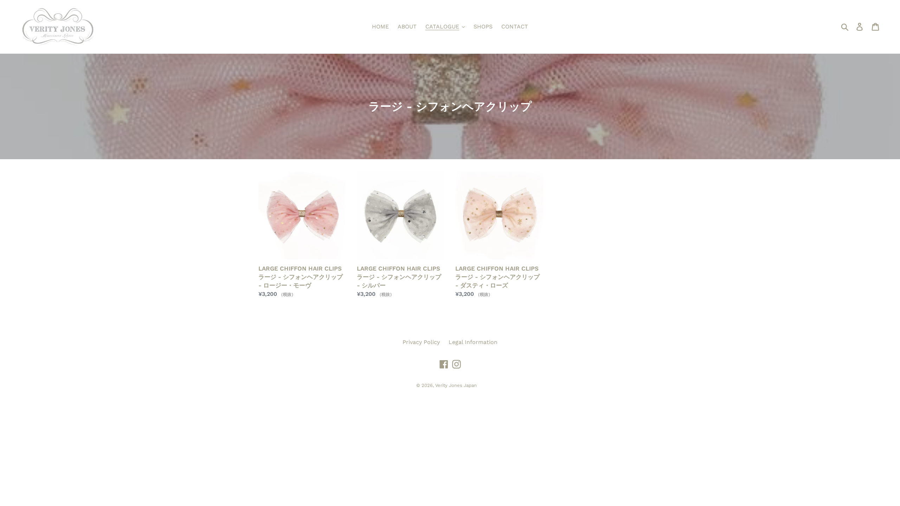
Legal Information (473, 342)
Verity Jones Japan (456, 385)
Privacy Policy (421, 342)
